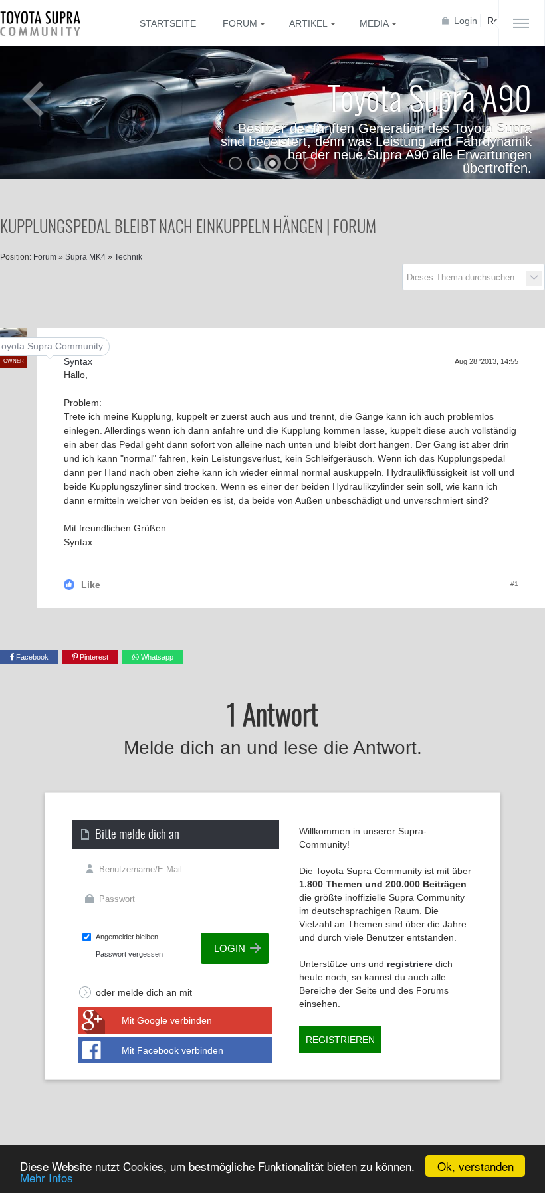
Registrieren (340, 1039)
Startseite (168, 23)
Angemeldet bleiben (127, 937)
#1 (514, 583)
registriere (410, 964)
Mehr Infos (46, 1177)
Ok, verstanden (475, 1166)
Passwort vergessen (129, 954)
